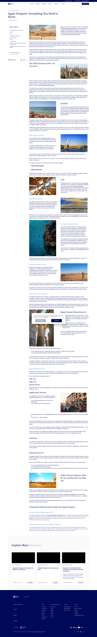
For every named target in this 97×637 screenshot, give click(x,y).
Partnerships (44, 610)
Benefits (11, 32)
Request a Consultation (77, 608)
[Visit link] (23, 557)
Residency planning (67, 608)
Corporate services (67, 610)
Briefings (52, 610)
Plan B (52, 615)
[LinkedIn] (74, 631)
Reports (52, 608)
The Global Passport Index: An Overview (17, 30)
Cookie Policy (76, 613)
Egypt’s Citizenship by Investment (55, 515)
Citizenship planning (67, 606)
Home (9, 10)
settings (56, 316)
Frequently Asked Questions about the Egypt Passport (17, 47)
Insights (52, 611)
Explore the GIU (53, 606)
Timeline (11, 39)
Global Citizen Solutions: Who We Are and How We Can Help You (18, 44)
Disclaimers (76, 611)
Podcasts (43, 618)
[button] (85, 4)
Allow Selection (40, 320)
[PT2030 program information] (77, 627)
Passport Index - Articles (14, 10)
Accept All (56, 320)
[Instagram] (78, 631)
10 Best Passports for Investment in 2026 (48, 569)
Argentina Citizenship (17, 564)
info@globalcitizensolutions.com (79, 615)
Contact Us (76, 606)
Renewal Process (13, 41)
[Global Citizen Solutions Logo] (10, 4)
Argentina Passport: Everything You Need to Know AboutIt (23, 569)
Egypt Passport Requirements (15, 36)
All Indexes (52, 613)
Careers (43, 611)
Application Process (13, 37)
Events (43, 615)
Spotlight (43, 613)
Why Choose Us (44, 608)
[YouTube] (80, 631)
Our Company (44, 606)
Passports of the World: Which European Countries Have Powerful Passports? (73, 569)
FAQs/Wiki (76, 610)
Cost (10, 34)
